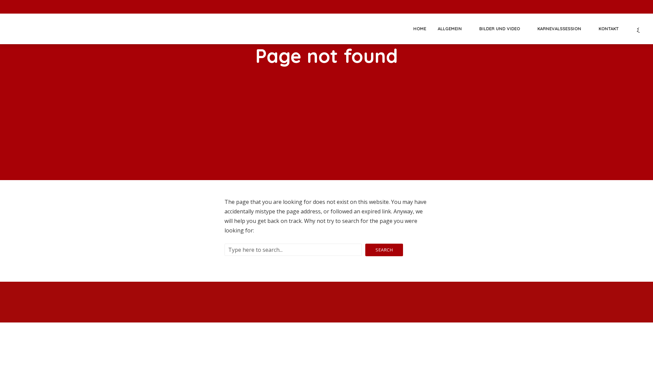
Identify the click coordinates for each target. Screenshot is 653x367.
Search (384, 250)
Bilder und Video (499, 28)
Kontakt (609, 28)
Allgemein (450, 28)
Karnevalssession (559, 28)
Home (419, 28)
